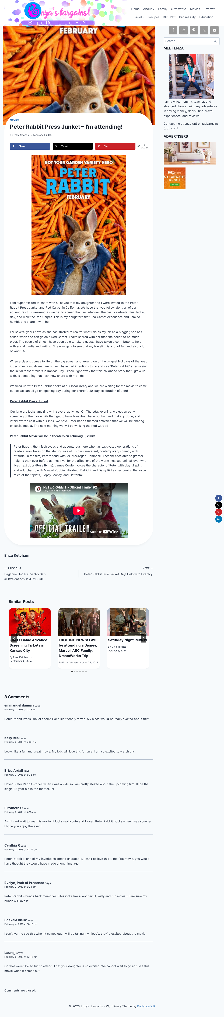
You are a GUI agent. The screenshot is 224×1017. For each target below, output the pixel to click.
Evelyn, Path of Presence (24, 883)
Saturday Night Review (127, 640)
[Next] (143, 638)
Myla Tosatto (118, 646)
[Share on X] (218, 505)
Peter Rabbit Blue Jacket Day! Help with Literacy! (118, 571)
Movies (195, 9)
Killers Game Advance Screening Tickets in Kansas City (28, 645)
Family (162, 9)
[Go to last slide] (14, 638)
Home (135, 9)
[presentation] (30, 622)
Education (206, 17)
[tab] (72, 671)
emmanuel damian (19, 705)
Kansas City (187, 17)
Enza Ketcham (21, 135)
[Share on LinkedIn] (218, 519)
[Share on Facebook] (218, 498)
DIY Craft (169, 17)
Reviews (209, 9)
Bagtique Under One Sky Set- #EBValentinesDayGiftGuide (25, 574)
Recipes (153, 17)
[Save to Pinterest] (218, 512)
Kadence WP (146, 1006)
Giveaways (179, 9)
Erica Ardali (13, 771)
